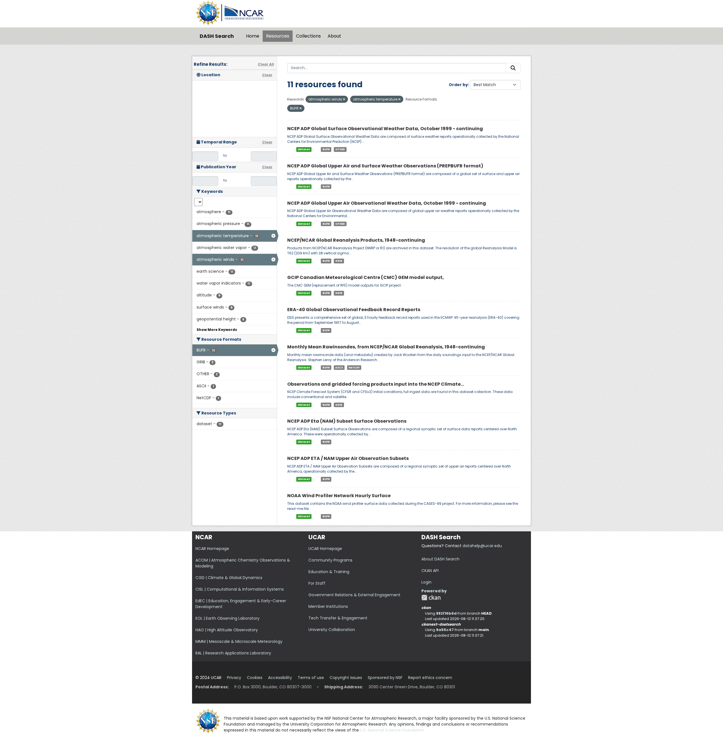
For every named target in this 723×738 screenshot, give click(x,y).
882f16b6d (446, 613)
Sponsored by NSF (385, 677)
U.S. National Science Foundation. (392, 730)
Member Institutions (328, 606)
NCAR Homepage (212, 548)
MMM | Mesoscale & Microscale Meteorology (238, 641)
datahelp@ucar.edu (482, 546)
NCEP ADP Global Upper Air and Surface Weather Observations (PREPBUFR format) (385, 166)
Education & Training (328, 572)
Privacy (234, 677)
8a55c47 (445, 629)
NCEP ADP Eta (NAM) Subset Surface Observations (346, 421)
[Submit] (513, 68)
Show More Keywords (217, 329)
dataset (304, 149)
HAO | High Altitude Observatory (226, 630)
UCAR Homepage (325, 548)
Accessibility (280, 677)
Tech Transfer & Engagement (337, 618)
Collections (308, 36)
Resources (277, 36)
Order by (458, 85)
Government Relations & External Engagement (354, 595)
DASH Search (217, 36)
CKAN (431, 598)
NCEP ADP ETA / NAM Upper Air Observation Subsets (348, 458)
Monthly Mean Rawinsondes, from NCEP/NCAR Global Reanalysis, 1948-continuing (386, 347)
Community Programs (330, 560)
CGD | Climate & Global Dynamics (228, 577)
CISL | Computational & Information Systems (239, 589)
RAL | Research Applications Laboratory (233, 653)
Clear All (266, 64)
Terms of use (311, 677)
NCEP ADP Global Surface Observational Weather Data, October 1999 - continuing (385, 128)
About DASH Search (440, 559)
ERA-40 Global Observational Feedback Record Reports (353, 309)
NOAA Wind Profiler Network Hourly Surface (339, 495)
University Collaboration (331, 629)
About (334, 36)
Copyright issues (346, 677)
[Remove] (344, 99)
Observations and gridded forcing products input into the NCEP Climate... (375, 384)
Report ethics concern (430, 677)
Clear (267, 75)
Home (252, 36)
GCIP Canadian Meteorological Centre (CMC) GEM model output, (365, 277)
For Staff (316, 583)
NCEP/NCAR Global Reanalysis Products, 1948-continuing (356, 240)
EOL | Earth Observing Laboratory (227, 618)
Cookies (254, 677)
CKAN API (430, 570)
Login (426, 582)
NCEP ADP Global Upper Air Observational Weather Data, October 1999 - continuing (386, 203)
